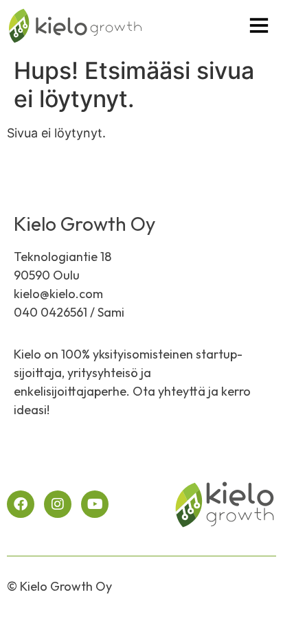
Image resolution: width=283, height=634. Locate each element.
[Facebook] (20, 504)
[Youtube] (95, 504)
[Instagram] (57, 504)
